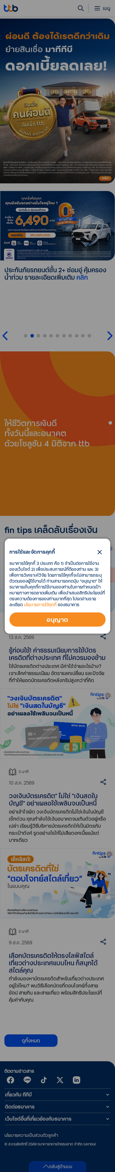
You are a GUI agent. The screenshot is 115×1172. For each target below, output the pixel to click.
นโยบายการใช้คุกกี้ (40, 605)
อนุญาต (57, 619)
